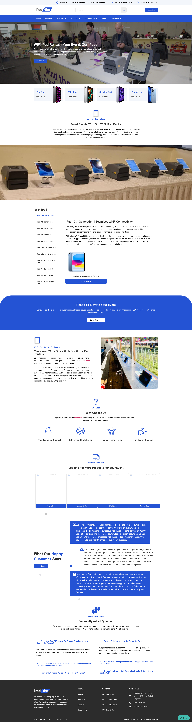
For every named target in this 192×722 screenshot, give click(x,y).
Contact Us (115, 18)
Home (38, 18)
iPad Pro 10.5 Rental (109, 700)
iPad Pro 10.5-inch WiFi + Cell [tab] (47, 262)
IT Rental (73, 18)
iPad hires (78, 418)
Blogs (104, 18)
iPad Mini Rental (108, 695)
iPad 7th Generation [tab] (45, 235)
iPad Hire (60, 18)
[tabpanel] (109, 250)
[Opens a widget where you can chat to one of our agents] (184, 718)
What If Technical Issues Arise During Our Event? (123, 641)
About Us (48, 18)
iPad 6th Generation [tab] (45, 241)
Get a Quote (82, 710)
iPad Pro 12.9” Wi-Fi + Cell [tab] (45, 283)
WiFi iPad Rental (108, 710)
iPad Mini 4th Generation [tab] (46, 254)
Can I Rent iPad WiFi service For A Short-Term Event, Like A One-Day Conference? (63, 642)
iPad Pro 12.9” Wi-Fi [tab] (45, 275)
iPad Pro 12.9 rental (109, 705)
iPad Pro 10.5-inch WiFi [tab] (46, 269)
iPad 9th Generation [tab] (45, 222)
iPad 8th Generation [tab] (45, 228)
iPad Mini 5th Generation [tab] (46, 248)
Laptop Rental (89, 18)
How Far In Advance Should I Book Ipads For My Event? (63, 673)
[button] (64, 642)
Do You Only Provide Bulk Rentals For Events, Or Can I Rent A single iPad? (126, 672)
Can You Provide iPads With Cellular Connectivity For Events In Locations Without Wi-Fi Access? (64, 665)
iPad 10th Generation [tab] (45, 215)
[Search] (123, 10)
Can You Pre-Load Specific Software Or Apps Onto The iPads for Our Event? (126, 663)
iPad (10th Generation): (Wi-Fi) (86, 276)
